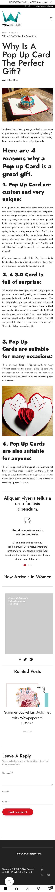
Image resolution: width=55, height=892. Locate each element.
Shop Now (42, 2)
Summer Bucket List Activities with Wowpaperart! (27, 715)
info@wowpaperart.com (43, 6)
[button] (25, 565)
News (13, 32)
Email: (27, 6)
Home (5, 32)
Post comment (17, 812)
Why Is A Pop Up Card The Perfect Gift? (19, 35)
